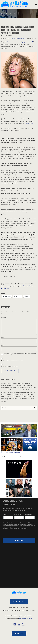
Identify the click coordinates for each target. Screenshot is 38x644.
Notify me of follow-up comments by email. (12, 361)
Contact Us (17, 612)
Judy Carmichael (27, 42)
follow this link (29, 123)
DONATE (19, 634)
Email (3, 345)
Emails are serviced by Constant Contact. (18, 528)
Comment (4, 317)
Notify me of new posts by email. (9, 366)
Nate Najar (8, 42)
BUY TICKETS (19, 601)
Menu (36, 4)
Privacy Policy (25, 612)
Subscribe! (19, 540)
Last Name (28, 514)
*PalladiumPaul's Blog (16, 38)
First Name (17, 514)
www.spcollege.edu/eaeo (25, 618)
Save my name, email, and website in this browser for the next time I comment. (20, 354)
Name (3, 337)
